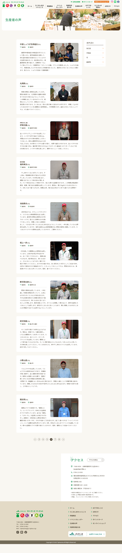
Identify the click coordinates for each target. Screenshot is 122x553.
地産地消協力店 (69, 6)
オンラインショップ (99, 523)
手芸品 (88, 53)
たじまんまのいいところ (39, 6)
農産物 (88, 62)
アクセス (116, 6)
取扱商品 (50, 6)
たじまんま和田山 (98, 6)
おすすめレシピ (88, 6)
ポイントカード (98, 519)
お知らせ (108, 6)
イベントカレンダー (59, 6)
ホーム (30, 6)
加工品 (88, 48)
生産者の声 (78, 6)
